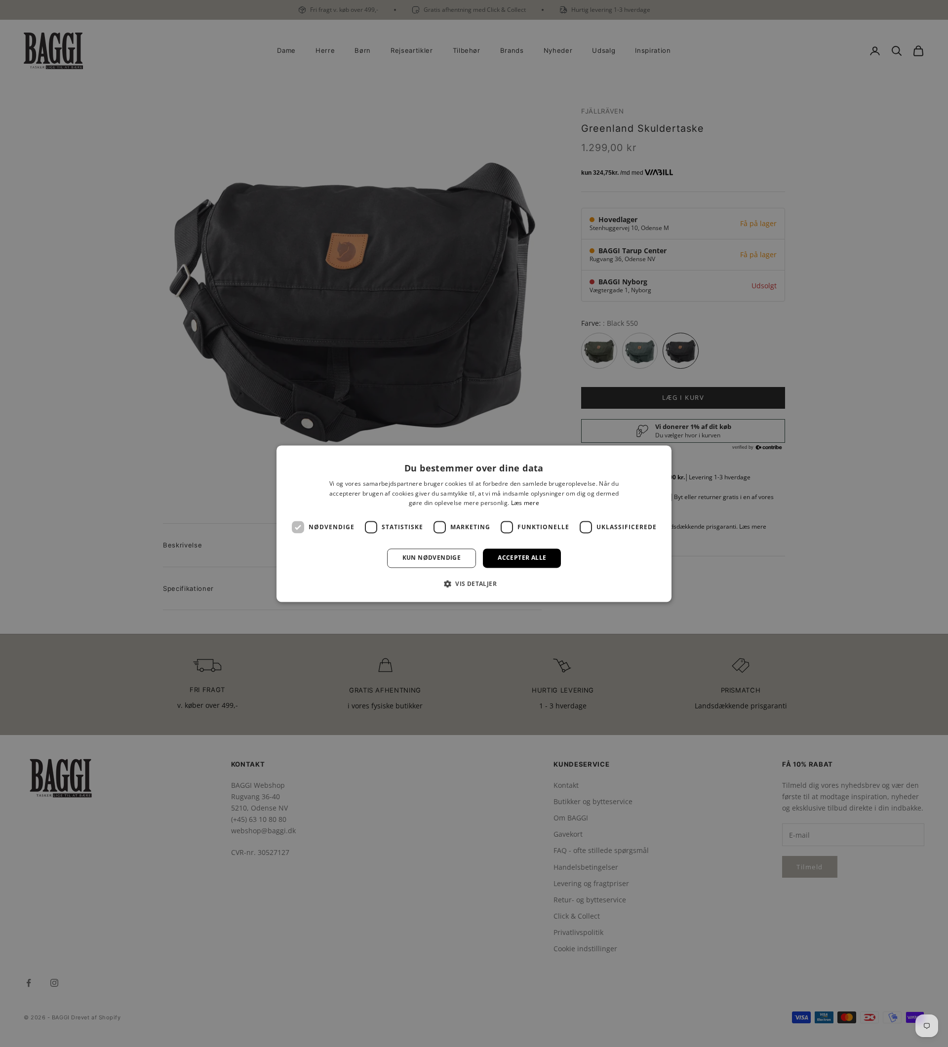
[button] (474, 583)
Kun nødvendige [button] (431, 558)
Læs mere (525, 503)
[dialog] (474, 523)
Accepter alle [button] (522, 558)
